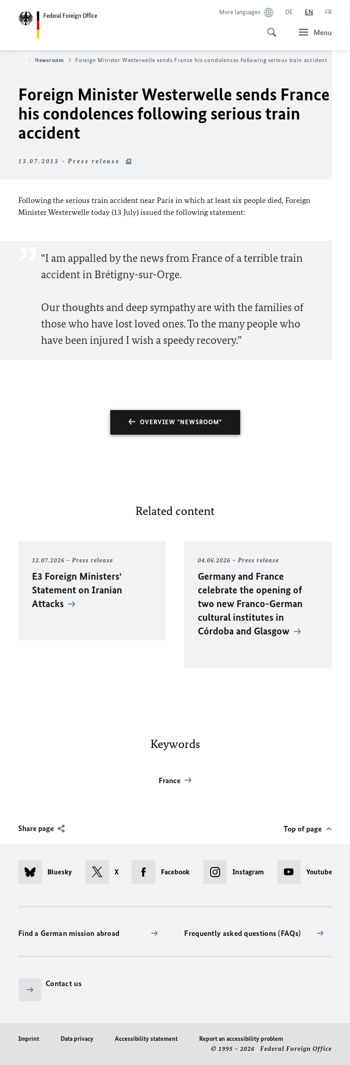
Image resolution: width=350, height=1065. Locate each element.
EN (309, 12)
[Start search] (269, 27)
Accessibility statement (146, 1039)
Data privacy (77, 1039)
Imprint (28, 1039)
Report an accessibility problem (241, 1039)
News (16, 60)
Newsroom (49, 60)
